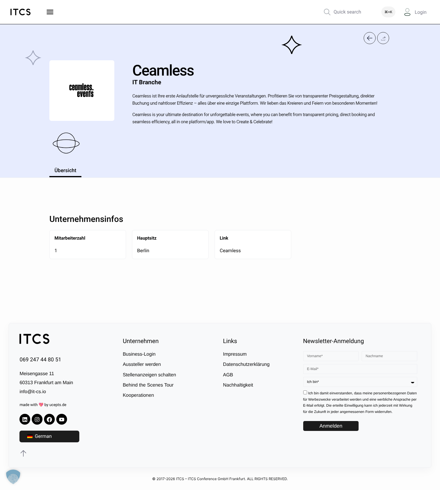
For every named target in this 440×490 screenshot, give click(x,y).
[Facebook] (49, 419)
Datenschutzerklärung (246, 364)
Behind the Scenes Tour (148, 385)
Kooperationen (138, 395)
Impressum (235, 354)
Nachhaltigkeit (238, 385)
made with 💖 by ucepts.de (42, 405)
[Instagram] (37, 419)
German (42, 436)
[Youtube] (61, 419)
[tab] (65, 169)
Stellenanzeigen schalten (149, 375)
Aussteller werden (142, 364)
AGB (228, 375)
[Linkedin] (24, 419)
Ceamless (230, 250)
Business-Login (139, 354)
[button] (383, 38)
